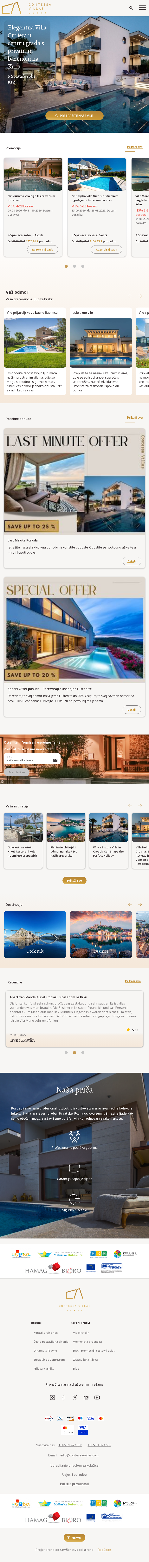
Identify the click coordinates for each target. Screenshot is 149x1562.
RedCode (104, 1549)
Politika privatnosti (74, 1483)
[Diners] (60, 1417)
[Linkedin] (86, 1396)
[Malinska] (60, 1253)
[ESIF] (112, 1267)
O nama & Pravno (45, 1349)
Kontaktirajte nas (45, 1332)
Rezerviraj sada (42, 249)
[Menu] (142, 8)
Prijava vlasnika (44, 1367)
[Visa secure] (83, 1429)
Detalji (131, 561)
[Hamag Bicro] (53, 1267)
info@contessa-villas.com (79, 1454)
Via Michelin (81, 1332)
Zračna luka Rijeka (85, 1358)
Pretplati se (17, 772)
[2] (83, 1052)
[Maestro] (80, 1417)
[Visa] (90, 1417)
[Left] (74, 266)
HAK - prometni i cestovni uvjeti (94, 1349)
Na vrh (76, 1537)
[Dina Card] (49, 1417)
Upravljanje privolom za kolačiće (74, 1464)
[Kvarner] (125, 1253)
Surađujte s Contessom (49, 1358)
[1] (74, 1052)
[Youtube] (97, 1396)
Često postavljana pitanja (51, 1340)
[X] (75, 1396)
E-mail (10, 756)
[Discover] (70, 1417)
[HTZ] (21, 1253)
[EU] (90, 1267)
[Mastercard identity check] (67, 1429)
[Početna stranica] (26, 8)
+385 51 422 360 (70, 1444)
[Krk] (99, 1253)
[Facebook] (64, 1396)
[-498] (66, 266)
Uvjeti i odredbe (74, 1473)
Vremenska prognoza (87, 1340)
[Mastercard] (101, 1417)
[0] (66, 1052)
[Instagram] (52, 1396)
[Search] (131, 8)
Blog (76, 1367)
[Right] (140, 296)
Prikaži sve (135, 147)
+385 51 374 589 (99, 1444)
